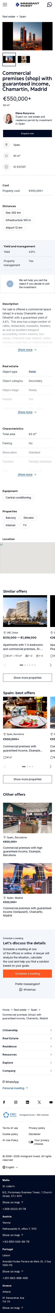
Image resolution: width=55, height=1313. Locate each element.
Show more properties (28, 677)
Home (5, 1009)
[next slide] (50, 665)
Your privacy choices (41, 1142)
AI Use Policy (10, 1140)
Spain (22, 16)
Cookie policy (10, 1134)
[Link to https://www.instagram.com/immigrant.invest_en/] (15, 1102)
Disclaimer (35, 1134)
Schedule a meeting (27, 973)
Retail (32, 371)
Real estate (8, 16)
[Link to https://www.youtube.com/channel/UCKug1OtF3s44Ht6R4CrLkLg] (51, 1102)
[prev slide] (4, 665)
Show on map (11, 1202)
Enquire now (27, 133)
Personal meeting (13, 1088)
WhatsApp (12, 1081)
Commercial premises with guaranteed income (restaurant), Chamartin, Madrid (27, 912)
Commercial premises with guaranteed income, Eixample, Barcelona (22, 749)
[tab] (21, 665)
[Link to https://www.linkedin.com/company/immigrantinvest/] (27, 1102)
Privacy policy (37, 1127)
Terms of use (10, 1127)
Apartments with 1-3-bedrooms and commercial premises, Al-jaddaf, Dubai (23, 647)
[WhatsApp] (49, 4)
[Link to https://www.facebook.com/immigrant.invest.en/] (4, 1102)
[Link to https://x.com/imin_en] (39, 1102)
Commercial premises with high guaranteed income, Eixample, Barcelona (22, 851)
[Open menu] (5, 5)
